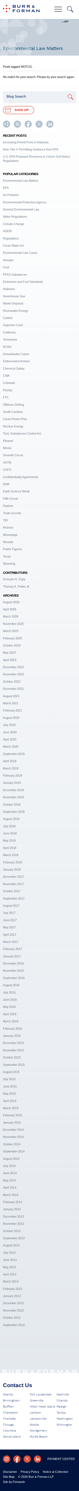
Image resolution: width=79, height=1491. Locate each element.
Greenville (36, 1400)
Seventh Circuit (13, 455)
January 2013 (12, 1296)
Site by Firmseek (14, 1481)
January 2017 (12, 956)
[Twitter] (27, 1459)
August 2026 (11, 602)
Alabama (9, 288)
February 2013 (12, 1288)
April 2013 (9, 1274)
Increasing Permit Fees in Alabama (26, 142)
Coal (6, 267)
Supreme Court (13, 325)
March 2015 (10, 1108)
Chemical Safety (13, 368)
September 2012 (14, 1325)
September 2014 (14, 1151)
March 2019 (10, 768)
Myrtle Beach (39, 1436)
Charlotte (9, 1418)
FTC (6, 397)
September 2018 (14, 811)
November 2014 (13, 1136)
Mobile (34, 1424)
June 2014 (10, 1173)
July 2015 (9, 1079)
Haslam (8, 505)
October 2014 (12, 1144)
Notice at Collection (55, 1471)
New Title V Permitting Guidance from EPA (30, 149)
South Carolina (13, 411)
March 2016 (10, 1021)
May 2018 (9, 840)
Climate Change (13, 224)
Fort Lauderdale (40, 1394)
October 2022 (12, 681)
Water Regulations (15, 216)
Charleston (10, 1412)
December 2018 (13, 790)
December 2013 (13, 1216)
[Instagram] (6, 1459)
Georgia (8, 260)
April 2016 (9, 1014)
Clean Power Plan (15, 419)
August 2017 (11, 905)
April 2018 (9, 847)
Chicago (8, 1424)
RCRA (7, 346)
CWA (6, 375)
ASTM (7, 462)
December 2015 (13, 1043)
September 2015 (14, 1064)
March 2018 (10, 855)
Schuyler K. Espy (14, 579)
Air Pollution (11, 195)
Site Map (9, 1476)
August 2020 (11, 717)
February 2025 (12, 638)
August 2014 (11, 1158)
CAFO (7, 469)
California (9, 332)
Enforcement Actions (16, 361)
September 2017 (14, 898)
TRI (5, 520)
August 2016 (11, 985)
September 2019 (14, 754)
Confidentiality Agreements (20, 477)
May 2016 (9, 1006)
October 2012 (12, 1317)
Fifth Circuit (10, 498)
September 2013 (14, 1238)
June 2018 (10, 833)
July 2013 (9, 1252)
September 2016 (14, 978)
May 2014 (9, 1180)
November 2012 (13, 1310)
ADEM (7, 231)
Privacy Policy (30, 1471)
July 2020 (9, 725)
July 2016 (9, 992)
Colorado (9, 382)
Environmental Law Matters (20, 180)
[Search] (70, 9)
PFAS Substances (15, 274)
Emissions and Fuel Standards (23, 281)
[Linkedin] (37, 1459)
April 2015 (9, 1101)
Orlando (62, 1400)
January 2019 (12, 782)
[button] (6, 126)
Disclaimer (10, 1471)
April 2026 (9, 609)
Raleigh (62, 1406)
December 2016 (13, 963)
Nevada (8, 542)
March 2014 (10, 1194)
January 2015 (12, 1122)
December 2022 (13, 667)
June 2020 (10, 732)
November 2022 (13, 674)
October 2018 (12, 804)
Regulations (11, 238)
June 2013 (10, 1259)
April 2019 (9, 761)
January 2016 (12, 1035)
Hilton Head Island (42, 1406)
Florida (7, 390)
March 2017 (10, 941)
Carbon (8, 317)
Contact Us (17, 1385)
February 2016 (12, 1028)
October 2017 (12, 891)
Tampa (61, 1412)
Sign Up (22, 110)
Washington (65, 1418)
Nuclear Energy (13, 426)
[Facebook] (17, 1459)
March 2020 (10, 746)
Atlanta (8, 1394)
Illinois (7, 448)
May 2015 (9, 1093)
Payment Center (61, 1459)
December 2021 (13, 688)
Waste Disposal (13, 303)
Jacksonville (38, 1418)
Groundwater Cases (16, 354)
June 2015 (10, 1086)
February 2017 (12, 949)
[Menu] (58, 9)
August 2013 (11, 1245)
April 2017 (9, 934)
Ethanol (8, 440)
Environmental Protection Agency (24, 202)
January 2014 (12, 1209)
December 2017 (13, 876)
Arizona (8, 527)
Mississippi (10, 534)
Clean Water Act (13, 245)
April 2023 (9, 660)
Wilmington (64, 1424)
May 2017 (9, 927)
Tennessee (10, 339)
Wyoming (9, 563)
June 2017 (10, 920)
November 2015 (13, 1050)
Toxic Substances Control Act (22, 433)
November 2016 (13, 970)
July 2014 (9, 1165)
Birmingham (11, 1400)
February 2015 (12, 1115)
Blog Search (16, 96)
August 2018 (11, 818)
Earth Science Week (16, 491)
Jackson (35, 1412)
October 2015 (12, 1057)
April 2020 (9, 739)
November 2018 (13, 797)
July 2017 (9, 912)
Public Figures (12, 549)
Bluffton (8, 1406)
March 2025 (10, 631)
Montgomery (38, 1430)
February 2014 (12, 1202)
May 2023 (9, 652)
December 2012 (13, 1303)
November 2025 (13, 623)
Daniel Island (12, 1436)
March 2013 (10, 1281)
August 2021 (11, 696)
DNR (6, 484)
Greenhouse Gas (14, 296)
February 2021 (12, 710)
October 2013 (12, 1231)
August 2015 (11, 1072)
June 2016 (10, 999)
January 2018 (12, 869)
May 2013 (9, 1267)
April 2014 (9, 1187)
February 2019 (12, 775)
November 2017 (13, 884)
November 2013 (13, 1223)
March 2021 (10, 703)
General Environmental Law (21, 209)
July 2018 (9, 826)
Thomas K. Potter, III (16, 586)
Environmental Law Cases (20, 252)
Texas (7, 556)
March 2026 (10, 616)
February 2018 (12, 862)
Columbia (9, 1430)
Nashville (63, 1394)
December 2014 (13, 1129)
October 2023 (12, 645)
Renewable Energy (15, 310)
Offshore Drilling (13, 404)
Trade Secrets (12, 513)
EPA (6, 187)
